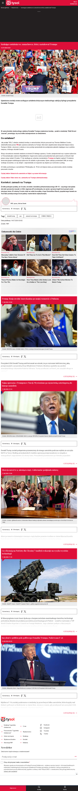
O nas (24, 726)
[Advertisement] (39, 25)
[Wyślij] (75, 756)
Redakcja (25, 736)
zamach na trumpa (31, 216)
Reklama (25, 743)
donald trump (11, 216)
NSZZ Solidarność (73, 3)
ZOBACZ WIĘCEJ (46, 216)
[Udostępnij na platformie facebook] (22, 209)
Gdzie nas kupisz (9, 736)
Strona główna (5, 7)
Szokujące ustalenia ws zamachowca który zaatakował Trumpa (38, 7)
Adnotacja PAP (8, 743)
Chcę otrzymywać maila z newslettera (17, 762)
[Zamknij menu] (3, 3)
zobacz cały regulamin (10, 771)
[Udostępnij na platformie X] (25, 209)
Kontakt (25, 739)
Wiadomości (14, 7)
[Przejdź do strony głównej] (13, 3)
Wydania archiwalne (10, 739)
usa (20, 216)
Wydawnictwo (27, 732)
